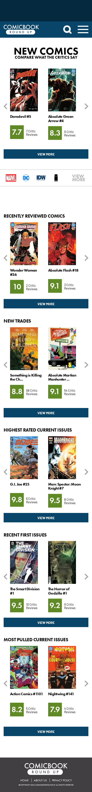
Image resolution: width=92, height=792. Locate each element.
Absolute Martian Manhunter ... (62, 377)
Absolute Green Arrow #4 (60, 118)
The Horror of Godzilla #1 (58, 591)
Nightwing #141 (61, 694)
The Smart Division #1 (24, 591)
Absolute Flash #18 (63, 270)
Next (85, 106)
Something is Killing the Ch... (26, 377)
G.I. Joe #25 (20, 484)
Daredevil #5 (20, 116)
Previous (6, 106)
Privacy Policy (62, 780)
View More (46, 154)
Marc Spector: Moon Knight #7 (64, 486)
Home (24, 780)
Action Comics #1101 (26, 694)
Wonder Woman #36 (23, 272)
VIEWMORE (74, 178)
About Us (40, 780)
